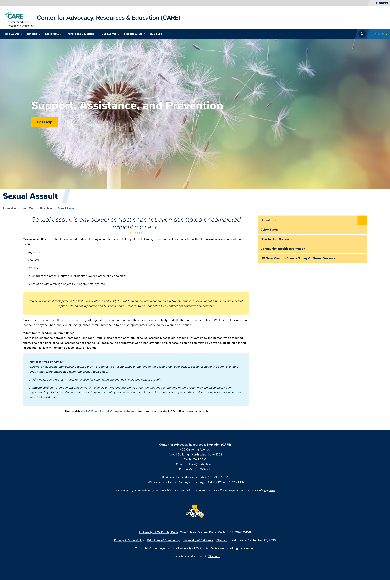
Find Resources (133, 34)
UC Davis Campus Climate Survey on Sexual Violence (298, 258)
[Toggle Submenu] (362, 220)
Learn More (52, 34)
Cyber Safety (269, 229)
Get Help (32, 34)
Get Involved (108, 34)
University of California (198, 540)
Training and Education (80, 34)
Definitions (46, 208)
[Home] (19, 17)
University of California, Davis (158, 532)
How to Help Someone (276, 239)
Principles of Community (163, 540)
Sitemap (221, 540)
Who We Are (12, 34)
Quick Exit (156, 34)
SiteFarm (214, 556)
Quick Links (377, 34)
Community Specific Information (283, 248)
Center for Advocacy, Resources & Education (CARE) (108, 17)
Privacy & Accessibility (129, 540)
